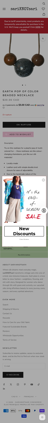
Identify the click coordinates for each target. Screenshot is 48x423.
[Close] (43, 180)
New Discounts (24, 231)
